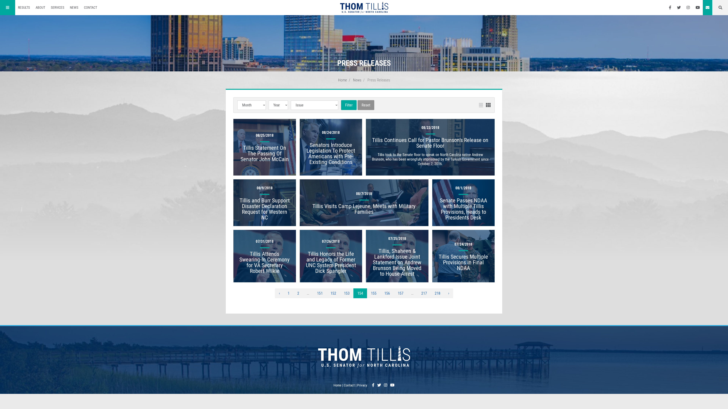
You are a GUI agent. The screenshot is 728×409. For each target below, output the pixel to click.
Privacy (362, 385)
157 (400, 293)
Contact (90, 7)
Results (24, 7)
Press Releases (378, 80)
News (74, 7)
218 (437, 293)
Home (342, 80)
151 (320, 293)
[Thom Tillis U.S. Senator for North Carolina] (364, 7)
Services (57, 7)
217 (424, 293)
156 (387, 293)
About (40, 7)
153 (347, 293)
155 (374, 293)
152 (333, 293)
